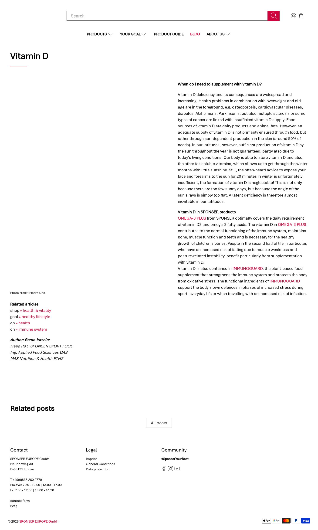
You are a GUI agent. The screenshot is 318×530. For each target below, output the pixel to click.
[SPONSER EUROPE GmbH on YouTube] (177, 470)
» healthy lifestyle (34, 316)
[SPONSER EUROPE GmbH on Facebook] (164, 470)
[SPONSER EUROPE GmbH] (34, 16)
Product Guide (169, 34)
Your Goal (130, 34)
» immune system (31, 329)
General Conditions (100, 464)
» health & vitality (35, 310)
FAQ (13, 506)
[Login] (293, 15)
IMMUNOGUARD (248, 268)
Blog (195, 34)
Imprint (91, 459)
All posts (159, 422)
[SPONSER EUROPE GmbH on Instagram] (170, 470)
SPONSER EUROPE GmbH (38, 521)
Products (97, 34)
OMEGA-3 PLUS (192, 218)
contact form (20, 501)
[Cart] (301, 15)
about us (216, 34)
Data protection (97, 469)
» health (23, 323)
